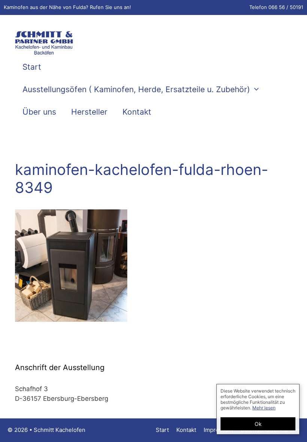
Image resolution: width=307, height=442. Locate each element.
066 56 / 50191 (285, 7)
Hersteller (89, 111)
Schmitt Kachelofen (59, 429)
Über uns (39, 111)
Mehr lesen (264, 408)
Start (31, 67)
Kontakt (136, 111)
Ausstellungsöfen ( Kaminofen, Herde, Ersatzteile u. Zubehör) (136, 89)
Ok (258, 424)
